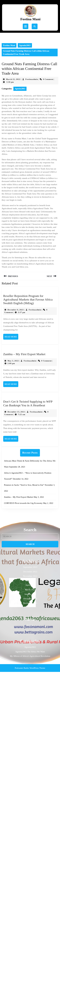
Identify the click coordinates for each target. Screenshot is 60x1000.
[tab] (25, 26)
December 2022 (30, 572)
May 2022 (30, 581)
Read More (11, 337)
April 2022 (30, 585)
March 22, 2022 (13, 79)
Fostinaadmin (31, 79)
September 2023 (30, 567)
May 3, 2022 (13, 361)
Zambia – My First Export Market (24, 354)
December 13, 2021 (16, 412)
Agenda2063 (25, 45)
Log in (30, 625)
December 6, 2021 (16, 310)
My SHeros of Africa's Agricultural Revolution (30, 656)
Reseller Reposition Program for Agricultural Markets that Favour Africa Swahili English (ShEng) (28, 299)
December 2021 (30, 599)
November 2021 (30, 603)
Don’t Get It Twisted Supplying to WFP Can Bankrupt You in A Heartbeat (27, 403)
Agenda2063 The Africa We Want (30, 652)
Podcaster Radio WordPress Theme (30, 668)
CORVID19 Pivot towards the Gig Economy (23, 503)
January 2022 (30, 594)
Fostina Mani (30, 19)
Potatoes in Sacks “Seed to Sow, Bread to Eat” (24, 485)
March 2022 (30, 590)
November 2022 (30, 576)
